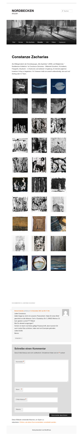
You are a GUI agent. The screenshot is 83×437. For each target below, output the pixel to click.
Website (18, 409)
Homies (20, 42)
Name (19, 389)
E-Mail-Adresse (21, 399)
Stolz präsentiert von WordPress (41, 430)
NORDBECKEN (23, 10)
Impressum (62, 42)
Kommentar (20, 361)
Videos (54, 42)
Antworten (18, 338)
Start (13, 42)
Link (47, 42)
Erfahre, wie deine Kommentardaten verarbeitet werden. (38, 422)
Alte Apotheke (30, 42)
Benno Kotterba (19, 311)
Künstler (40, 42)
